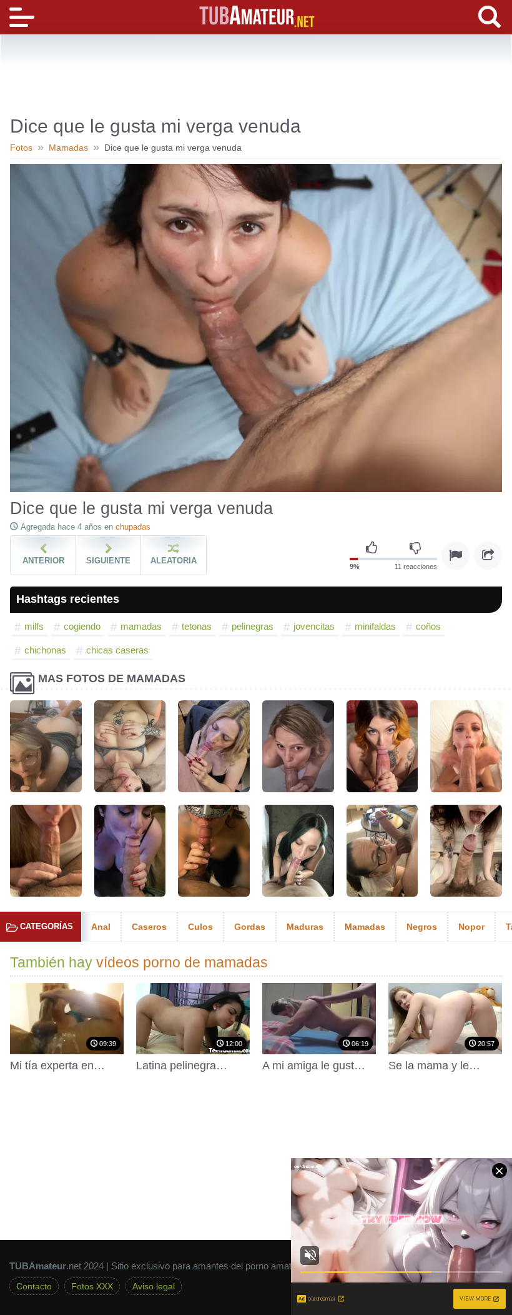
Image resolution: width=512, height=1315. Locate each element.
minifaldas (375, 626)
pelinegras (252, 626)
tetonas (197, 626)
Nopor (471, 927)
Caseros (149, 927)
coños (428, 626)
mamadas (141, 626)
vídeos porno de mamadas (182, 962)
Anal (101, 927)
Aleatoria (173, 560)
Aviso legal (153, 1286)
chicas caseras (117, 650)
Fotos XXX (92, 1286)
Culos (200, 927)
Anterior (43, 560)
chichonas (45, 650)
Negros (421, 927)
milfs (34, 626)
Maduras (305, 927)
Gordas (249, 927)
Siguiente (108, 560)
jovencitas (314, 626)
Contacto (34, 1286)
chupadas (133, 527)
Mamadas (365, 927)
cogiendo (82, 626)
